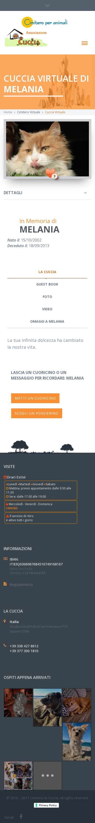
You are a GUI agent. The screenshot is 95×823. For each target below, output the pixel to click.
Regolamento (21, 584)
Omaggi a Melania (47, 321)
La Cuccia (47, 271)
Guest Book (47, 284)
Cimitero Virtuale (28, 112)
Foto (47, 296)
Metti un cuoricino (35, 398)
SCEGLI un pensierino (36, 413)
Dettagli (13, 192)
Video (47, 309)
